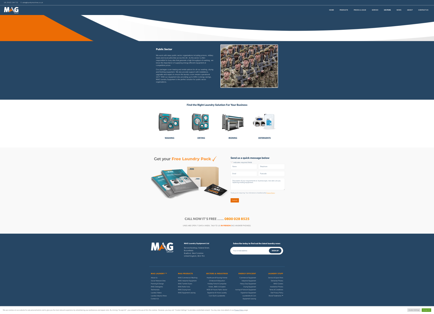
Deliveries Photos (277, 281)
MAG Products (185, 273)
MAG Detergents (157, 287)
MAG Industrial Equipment (187, 281)
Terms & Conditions (276, 290)
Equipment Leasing (249, 299)
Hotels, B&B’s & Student (217, 287)
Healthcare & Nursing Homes (217, 278)
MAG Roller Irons (184, 287)
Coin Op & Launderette (217, 296)
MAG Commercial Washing (187, 278)
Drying (201, 138)
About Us (154, 278)
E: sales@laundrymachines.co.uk (32, 2)
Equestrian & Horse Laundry (217, 293)
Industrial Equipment (249, 281)
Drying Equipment (249, 287)
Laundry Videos (156, 293)
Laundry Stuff (275, 273)
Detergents (264, 138)
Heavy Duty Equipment (248, 284)
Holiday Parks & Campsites (217, 284)
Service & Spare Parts (275, 278)
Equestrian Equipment (248, 293)
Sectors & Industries (217, 273)
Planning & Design (157, 284)
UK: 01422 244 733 (11, 2)
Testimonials (155, 290)
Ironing (233, 138)
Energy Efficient (247, 273)
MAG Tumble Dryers (185, 284)
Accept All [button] (426, 310)
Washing (169, 138)
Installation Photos (276, 287)
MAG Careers (278, 284)
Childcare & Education (217, 281)
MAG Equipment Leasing (187, 293)
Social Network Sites (158, 281)
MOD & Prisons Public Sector (217, 290)
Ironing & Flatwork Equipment (245, 290)
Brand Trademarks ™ (276, 296)
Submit (234, 200)
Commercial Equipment (247, 278)
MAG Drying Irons (184, 290)
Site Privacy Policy (277, 293)
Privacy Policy (271, 193)
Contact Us (155, 299)
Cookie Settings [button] (414, 310)
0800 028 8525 (236, 219)
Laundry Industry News (159, 296)
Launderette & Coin (249, 296)
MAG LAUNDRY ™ (159, 273)
